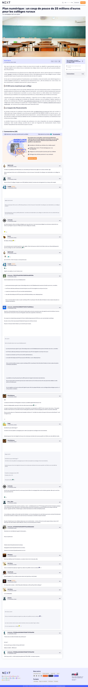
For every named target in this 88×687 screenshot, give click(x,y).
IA (18, 676)
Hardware (15, 676)
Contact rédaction (46, 673)
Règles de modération (43, 681)
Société (8, 680)
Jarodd (9, 580)
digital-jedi (10, 165)
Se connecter (56, 134)
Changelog (56, 681)
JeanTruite (10, 572)
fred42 (9, 186)
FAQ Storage (50, 681)
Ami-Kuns (10, 563)
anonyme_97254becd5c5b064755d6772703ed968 (21, 632)
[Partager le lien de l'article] (82, 61)
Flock (11, 676)
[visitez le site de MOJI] (75, 675)
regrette (9, 74)
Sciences (18, 678)
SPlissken (10, 554)
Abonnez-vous (32, 158)
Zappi (9, 423)
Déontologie (36, 681)
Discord (56, 675)
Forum (58, 673)
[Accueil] (6, 3)
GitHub (51, 675)
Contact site (53, 673)
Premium (83, 2)
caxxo (9, 178)
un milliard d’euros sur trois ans (41, 111)
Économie (7, 676)
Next (11, 678)
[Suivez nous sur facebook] (39, 676)
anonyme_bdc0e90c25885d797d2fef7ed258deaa (21, 307)
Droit (3, 676)
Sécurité (4, 680)
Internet (4, 678)
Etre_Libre (10, 501)
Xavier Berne (7, 60)
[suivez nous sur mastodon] (36, 676)
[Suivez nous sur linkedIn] (41, 676)
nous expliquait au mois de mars (31, 101)
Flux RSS (46, 675)
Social (15, 678)
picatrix (10, 597)
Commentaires (70, 73)
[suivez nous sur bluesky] (34, 676)
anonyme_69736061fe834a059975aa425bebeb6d (21, 526)
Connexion (76, 2)
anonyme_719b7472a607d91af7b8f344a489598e (20, 275)
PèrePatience (11, 395)
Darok (9, 236)
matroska (10, 220)
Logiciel (8, 678)
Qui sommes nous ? (37, 673)
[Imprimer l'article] (59, 61)
